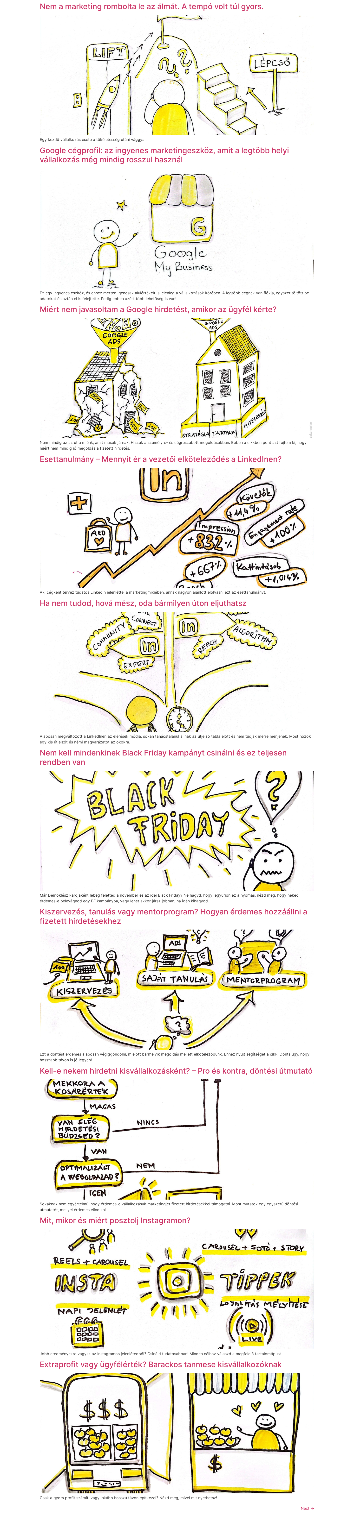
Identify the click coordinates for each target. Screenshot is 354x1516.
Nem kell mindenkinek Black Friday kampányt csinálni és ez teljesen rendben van (163, 757)
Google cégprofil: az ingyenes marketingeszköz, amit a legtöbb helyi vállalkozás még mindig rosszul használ (164, 155)
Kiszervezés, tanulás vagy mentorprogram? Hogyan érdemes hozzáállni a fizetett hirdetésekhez (173, 916)
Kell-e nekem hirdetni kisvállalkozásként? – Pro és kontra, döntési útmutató (176, 1071)
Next (307, 1508)
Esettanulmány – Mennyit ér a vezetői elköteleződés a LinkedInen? (161, 459)
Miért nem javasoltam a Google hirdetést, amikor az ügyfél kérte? (158, 309)
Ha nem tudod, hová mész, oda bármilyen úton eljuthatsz (143, 603)
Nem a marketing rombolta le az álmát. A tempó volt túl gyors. (152, 6)
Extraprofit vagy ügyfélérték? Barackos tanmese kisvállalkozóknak (161, 1364)
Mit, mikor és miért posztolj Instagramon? (115, 1220)
